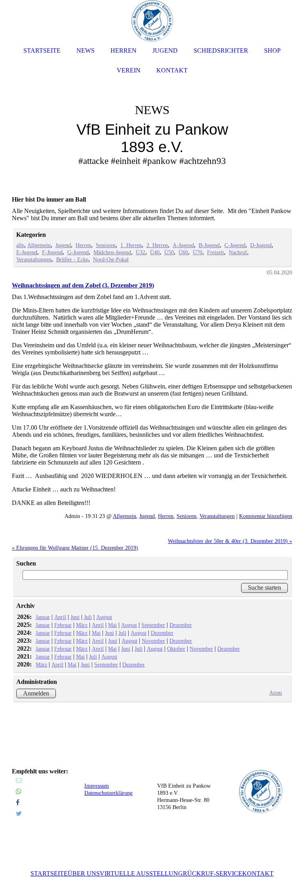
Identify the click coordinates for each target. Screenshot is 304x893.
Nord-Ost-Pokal (111, 259)
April (60, 617)
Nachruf (238, 252)
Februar (63, 625)
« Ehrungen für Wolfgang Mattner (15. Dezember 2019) (75, 548)
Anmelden (36, 693)
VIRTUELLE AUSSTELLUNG (141, 873)
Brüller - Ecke (72, 259)
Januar (43, 617)
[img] (152, 118)
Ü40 (155, 252)
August (104, 617)
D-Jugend (261, 245)
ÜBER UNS (84, 873)
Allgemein (39, 245)
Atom (275, 692)
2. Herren (157, 245)
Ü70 (197, 252)
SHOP (272, 50)
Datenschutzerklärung (108, 793)
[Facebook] (17, 802)
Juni (75, 617)
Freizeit (215, 252)
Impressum (96, 786)
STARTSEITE (49, 873)
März (81, 625)
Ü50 (169, 252)
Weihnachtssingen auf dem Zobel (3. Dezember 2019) (83, 285)
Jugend (63, 245)
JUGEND (165, 50)
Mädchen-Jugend (112, 252)
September (153, 625)
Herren (83, 245)
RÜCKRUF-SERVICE (212, 873)
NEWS (85, 50)
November (153, 641)
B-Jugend (209, 245)
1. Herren (131, 245)
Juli (88, 617)
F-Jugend (52, 252)
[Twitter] (19, 813)
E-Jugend (26, 252)
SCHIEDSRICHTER (221, 50)
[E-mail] (19, 780)
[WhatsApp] (18, 791)
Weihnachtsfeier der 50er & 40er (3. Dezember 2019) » (230, 541)
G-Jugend (78, 252)
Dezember (180, 625)
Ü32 (140, 252)
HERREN (123, 50)
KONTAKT (258, 873)
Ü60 (183, 252)
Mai (112, 625)
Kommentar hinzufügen (265, 516)
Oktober (176, 648)
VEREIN (129, 70)
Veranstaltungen (33, 259)
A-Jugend (183, 245)
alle (20, 245)
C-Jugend (234, 245)
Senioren (106, 245)
